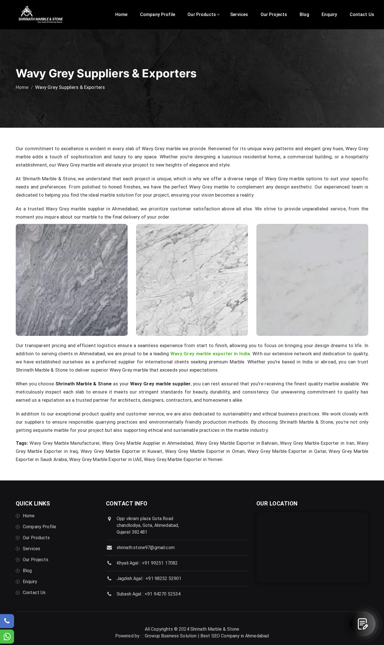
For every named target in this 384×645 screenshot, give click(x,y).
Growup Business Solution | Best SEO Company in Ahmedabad (207, 636)
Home (121, 14)
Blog (305, 14)
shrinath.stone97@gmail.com (146, 547)
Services (239, 14)
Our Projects (274, 14)
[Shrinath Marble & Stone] (40, 15)
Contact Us (362, 14)
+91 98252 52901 (163, 578)
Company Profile (157, 14)
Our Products (202, 14)
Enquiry (329, 14)
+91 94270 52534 (162, 594)
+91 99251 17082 (160, 563)
